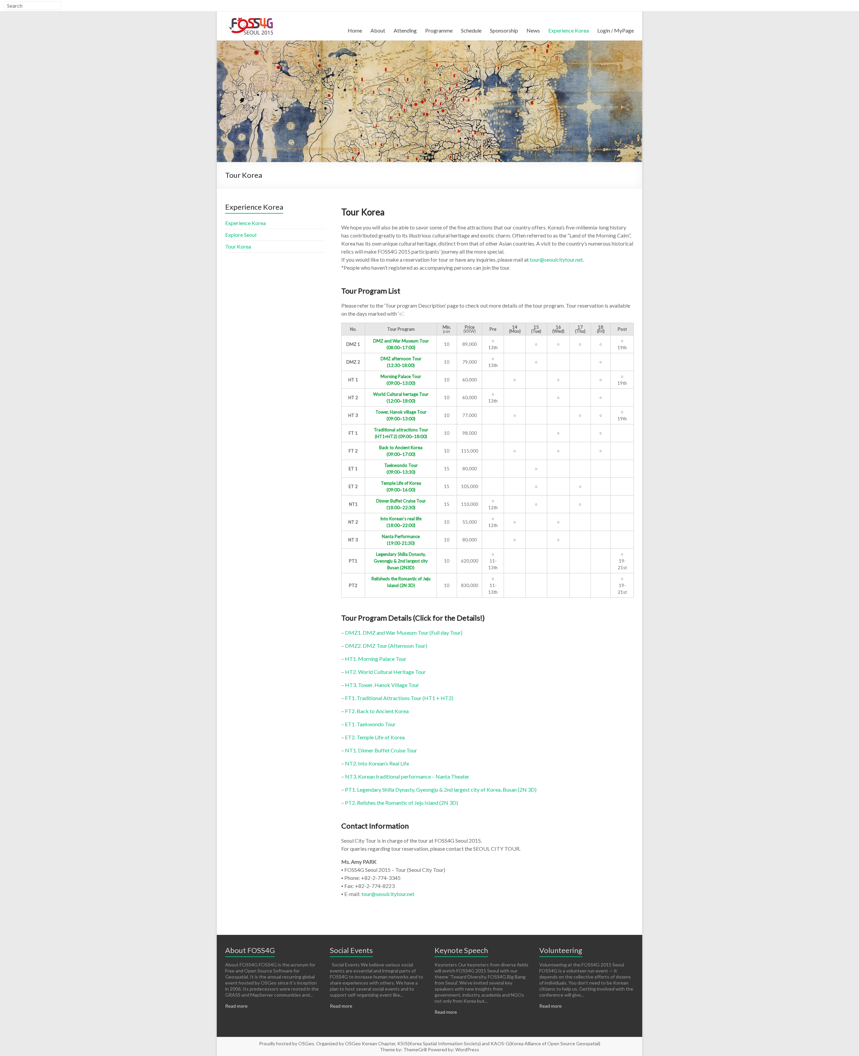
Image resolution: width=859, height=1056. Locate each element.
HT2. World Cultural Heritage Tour (385, 672)
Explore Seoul (240, 234)
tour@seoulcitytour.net (556, 259)
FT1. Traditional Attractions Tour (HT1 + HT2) (399, 698)
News (533, 30)
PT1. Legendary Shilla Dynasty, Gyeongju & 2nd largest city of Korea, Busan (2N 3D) (441, 789)
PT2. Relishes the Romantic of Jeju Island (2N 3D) (401, 802)
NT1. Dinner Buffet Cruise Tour (381, 750)
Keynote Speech (461, 950)
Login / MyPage (615, 30)
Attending (405, 30)
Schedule (471, 30)
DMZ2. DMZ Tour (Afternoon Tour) (386, 645)
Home (355, 30)
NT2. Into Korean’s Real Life (377, 763)
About (377, 30)
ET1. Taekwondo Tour (370, 724)
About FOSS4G (250, 950)
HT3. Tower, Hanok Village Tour (382, 685)
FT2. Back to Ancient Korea (377, 711)
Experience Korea (568, 30)
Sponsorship (504, 30)
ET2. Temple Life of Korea (375, 737)
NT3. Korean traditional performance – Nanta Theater (407, 776)
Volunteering (560, 950)
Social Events (351, 950)
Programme (439, 30)
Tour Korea (238, 246)
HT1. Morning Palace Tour (375, 658)
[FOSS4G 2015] (250, 16)
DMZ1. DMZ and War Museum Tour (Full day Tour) (403, 632)
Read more (236, 1006)
